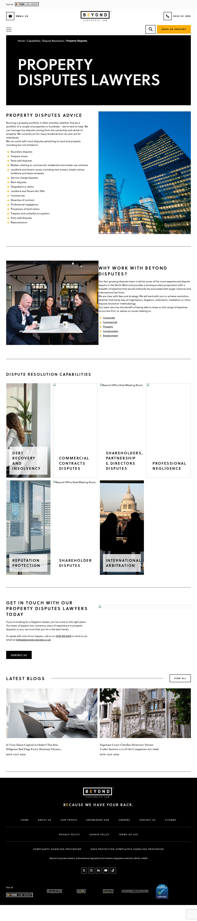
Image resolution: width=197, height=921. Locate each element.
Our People (69, 819)
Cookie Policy (99, 834)
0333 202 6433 (63, 636)
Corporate (109, 317)
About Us (44, 819)
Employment (110, 335)
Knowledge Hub (97, 819)
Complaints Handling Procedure (57, 849)
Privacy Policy (69, 834)
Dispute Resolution (53, 40)
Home (21, 40)
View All (180, 678)
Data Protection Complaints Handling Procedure (127, 849)
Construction (110, 331)
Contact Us (19, 655)
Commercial (110, 322)
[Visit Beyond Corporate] (95, 793)
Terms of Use (128, 834)
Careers (124, 819)
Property (108, 326)
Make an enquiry (174, 29)
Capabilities (33, 40)
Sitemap (170, 819)
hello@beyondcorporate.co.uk (33, 639)
